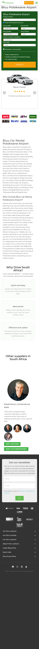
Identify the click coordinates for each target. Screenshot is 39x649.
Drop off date (7, 31)
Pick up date (7, 25)
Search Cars (29, 2)
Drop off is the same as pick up (14, 22)
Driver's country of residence (11, 37)
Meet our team (12, 444)
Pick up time (24, 25)
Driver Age (6, 42)
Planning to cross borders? (13, 49)
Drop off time (25, 31)
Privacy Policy (24, 491)
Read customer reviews (16, 449)
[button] (19, 532)
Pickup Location (8, 16)
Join (19, 498)
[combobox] (20, 20)
